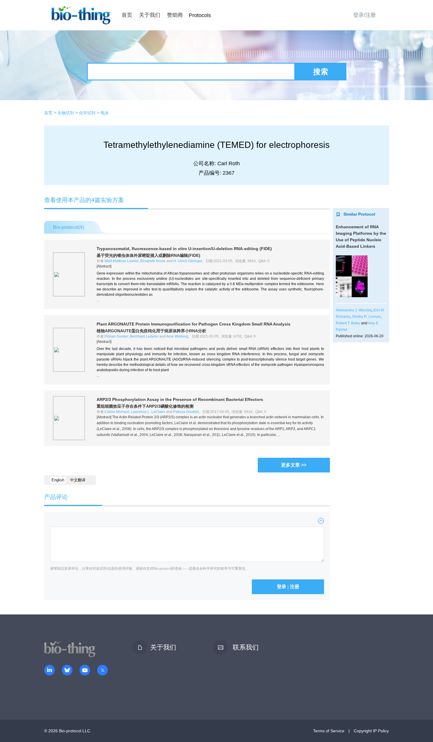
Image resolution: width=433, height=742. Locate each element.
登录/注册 (364, 15)
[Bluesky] (67, 671)
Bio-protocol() (68, 227)
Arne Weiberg (177, 336)
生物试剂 (65, 112)
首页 (127, 15)
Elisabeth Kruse (153, 261)
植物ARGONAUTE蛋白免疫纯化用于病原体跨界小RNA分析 (151, 330)
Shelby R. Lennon (366, 317)
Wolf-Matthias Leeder (121, 261)
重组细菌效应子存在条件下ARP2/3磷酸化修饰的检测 (145, 406)
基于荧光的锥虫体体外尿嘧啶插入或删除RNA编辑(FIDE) (148, 255)
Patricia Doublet (186, 412)
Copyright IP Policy (371, 730)
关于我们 (149, 15)
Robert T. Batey (348, 323)
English (58, 480)
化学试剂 (87, 112)
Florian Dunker (116, 336)
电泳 (104, 112)
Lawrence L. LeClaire (148, 412)
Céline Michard (117, 412)
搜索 (320, 71)
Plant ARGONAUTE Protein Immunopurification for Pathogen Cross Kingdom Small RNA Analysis (193, 324)
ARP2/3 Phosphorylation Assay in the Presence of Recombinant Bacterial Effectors (180, 399)
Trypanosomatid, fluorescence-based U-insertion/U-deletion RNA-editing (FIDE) (184, 248)
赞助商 (175, 15)
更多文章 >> (293, 464)
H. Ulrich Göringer (187, 261)
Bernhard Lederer (144, 336)
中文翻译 (77, 480)
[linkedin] (49, 671)
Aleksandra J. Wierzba (354, 310)
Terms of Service (328, 730)
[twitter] (102, 671)
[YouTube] (85, 671)
